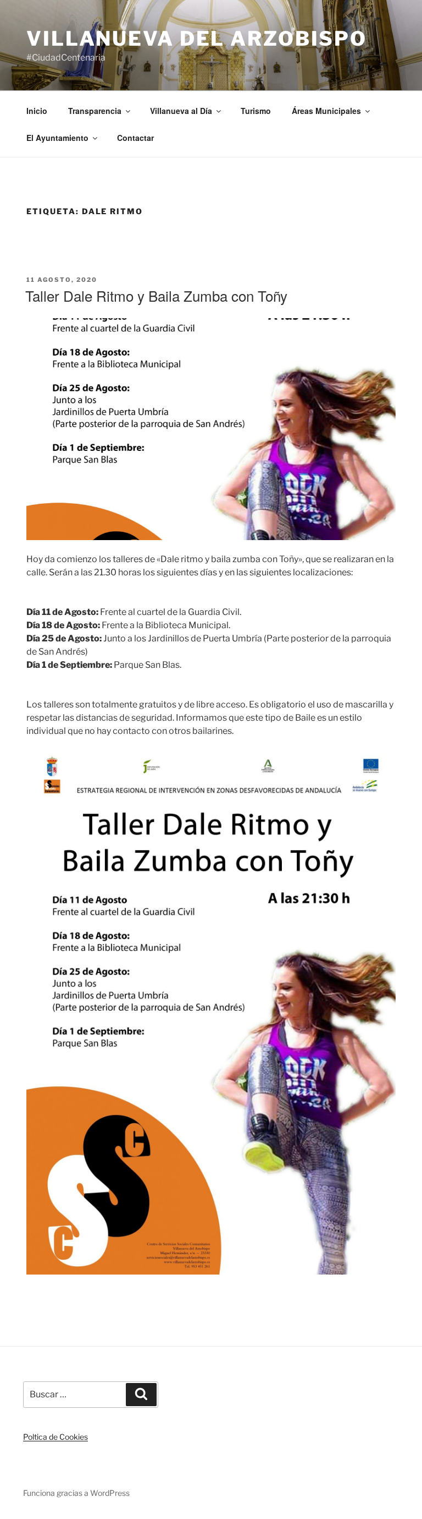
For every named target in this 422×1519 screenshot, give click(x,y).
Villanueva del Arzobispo (196, 38)
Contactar (135, 137)
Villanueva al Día (181, 110)
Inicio (36, 110)
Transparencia (94, 110)
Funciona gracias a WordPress (76, 1493)
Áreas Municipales (326, 110)
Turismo (256, 110)
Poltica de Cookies (55, 1436)
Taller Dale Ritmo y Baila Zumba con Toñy (156, 295)
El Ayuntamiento (57, 137)
